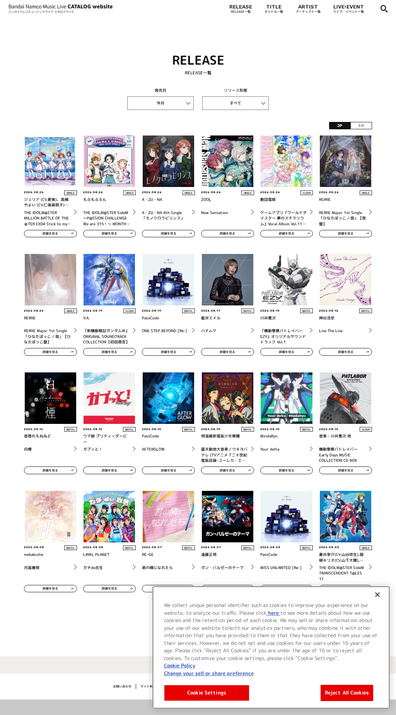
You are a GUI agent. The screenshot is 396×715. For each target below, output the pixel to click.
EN (361, 125)
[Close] (377, 594)
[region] (271, 647)
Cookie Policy (179, 665)
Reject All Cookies (347, 692)
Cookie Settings (206, 692)
